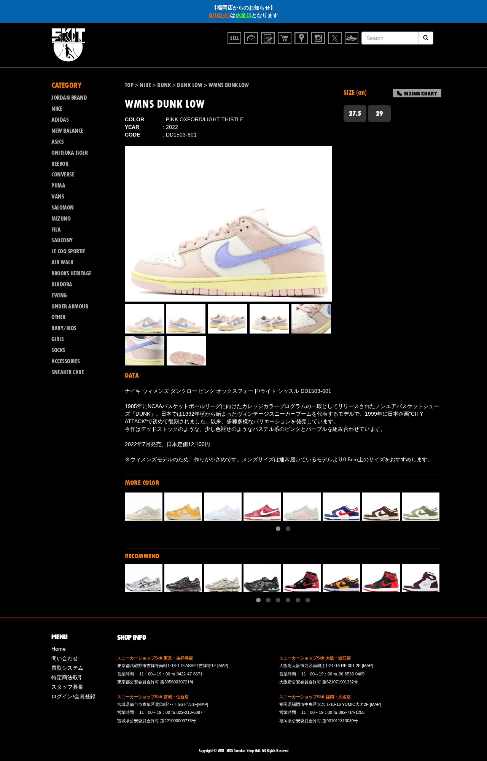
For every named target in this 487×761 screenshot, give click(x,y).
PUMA (58, 185)
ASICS (57, 142)
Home (58, 649)
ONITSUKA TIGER (69, 153)
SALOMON (62, 207)
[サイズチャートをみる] (417, 93)
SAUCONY (62, 240)
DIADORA (61, 284)
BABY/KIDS (63, 328)
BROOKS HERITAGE (71, 273)
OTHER (58, 317)
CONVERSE (62, 174)
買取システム (67, 668)
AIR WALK (62, 262)
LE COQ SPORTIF (68, 251)
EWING (59, 295)
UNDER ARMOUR (69, 306)
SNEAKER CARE (67, 372)
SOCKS (58, 350)
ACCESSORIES (65, 361)
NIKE (145, 85)
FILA (55, 230)
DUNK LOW (189, 85)
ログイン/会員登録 (73, 696)
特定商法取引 (67, 677)
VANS (57, 196)
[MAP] (222, 665)
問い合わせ (64, 658)
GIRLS (57, 339)
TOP (129, 85)
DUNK (164, 85)
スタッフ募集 (67, 687)
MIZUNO (60, 218)
